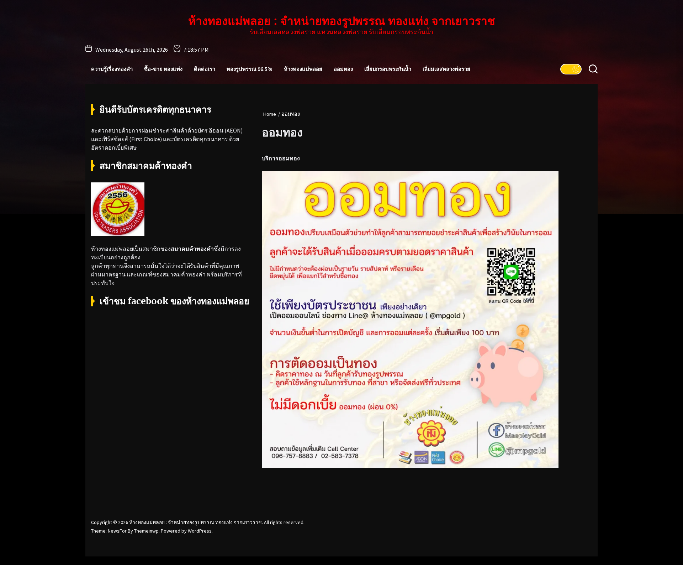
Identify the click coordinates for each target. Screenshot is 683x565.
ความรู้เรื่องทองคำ (112, 69)
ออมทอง (343, 69)
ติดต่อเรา (204, 69)
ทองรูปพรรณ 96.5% (249, 69)
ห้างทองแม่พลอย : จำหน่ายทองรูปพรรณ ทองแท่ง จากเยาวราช (341, 21)
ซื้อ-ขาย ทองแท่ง (163, 69)
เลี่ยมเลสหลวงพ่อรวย (446, 69)
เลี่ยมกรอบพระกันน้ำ (387, 69)
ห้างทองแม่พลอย (303, 69)
